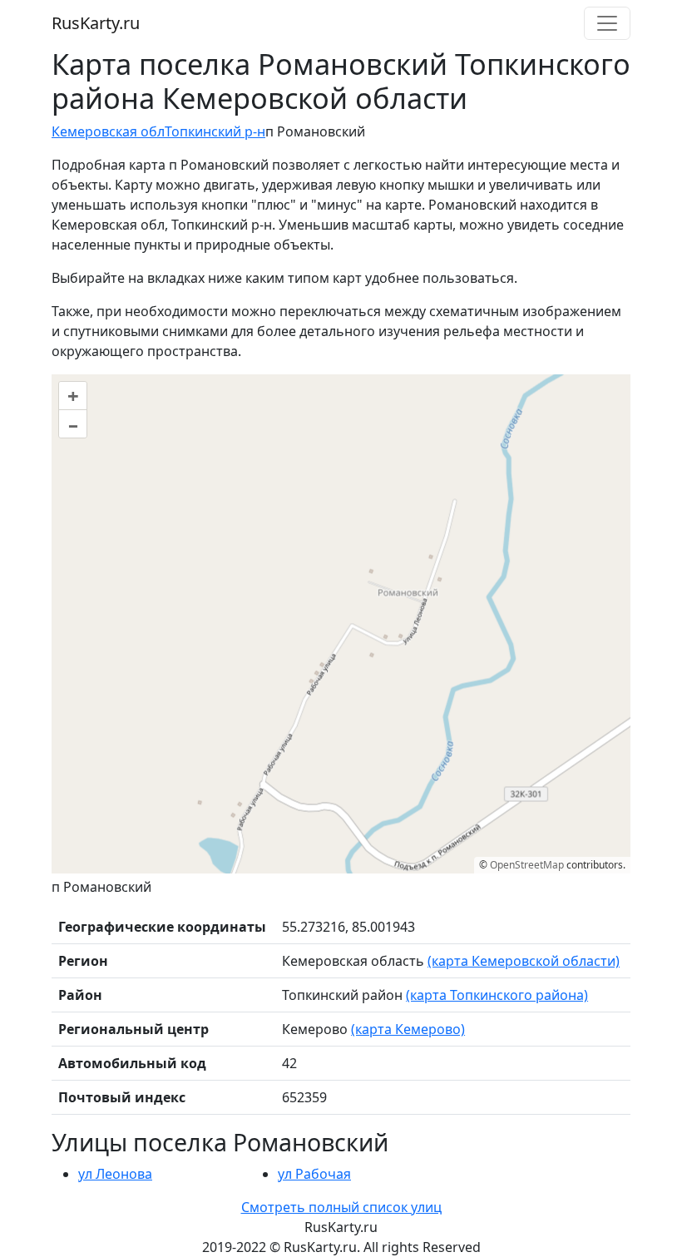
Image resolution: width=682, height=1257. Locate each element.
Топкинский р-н (215, 131)
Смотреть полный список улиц (341, 1207)
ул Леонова (115, 1174)
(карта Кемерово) (408, 1029)
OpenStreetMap (527, 865)
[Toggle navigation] (607, 23)
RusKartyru (96, 23)
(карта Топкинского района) (497, 995)
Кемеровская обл (108, 131)
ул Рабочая (314, 1174)
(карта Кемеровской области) (523, 961)
